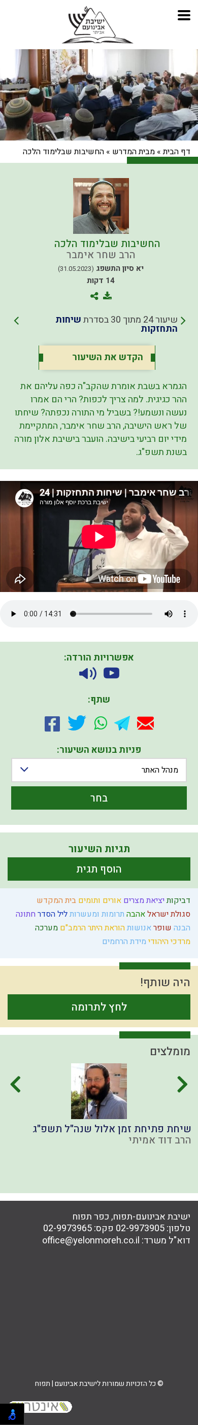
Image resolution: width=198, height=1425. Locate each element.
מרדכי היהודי (168, 941)
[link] (100, 325)
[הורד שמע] (87, 673)
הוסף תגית (99, 869)
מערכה (45, 928)
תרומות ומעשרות (96, 914)
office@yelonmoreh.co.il (91, 1240)
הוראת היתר (105, 928)
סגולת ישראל (167, 914)
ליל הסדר (52, 914)
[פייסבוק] (52, 723)
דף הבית (176, 152)
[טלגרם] (122, 723)
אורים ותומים (98, 900)
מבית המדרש (133, 152)
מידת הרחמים (123, 941)
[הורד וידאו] (111, 673)
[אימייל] (145, 723)
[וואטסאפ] (100, 723)
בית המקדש (55, 900)
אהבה (134, 914)
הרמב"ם (72, 928)
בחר (99, 798)
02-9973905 (140, 1228)
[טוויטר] (76, 723)
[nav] (184, 14)
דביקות (177, 900)
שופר (161, 928)
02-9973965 (67, 1228)
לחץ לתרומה (99, 1007)
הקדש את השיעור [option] (107, 357)
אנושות (138, 928)
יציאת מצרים (142, 900)
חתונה (25, 914)
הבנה (181, 928)
